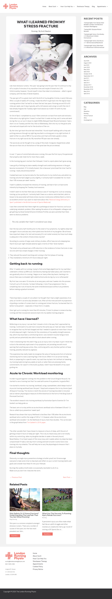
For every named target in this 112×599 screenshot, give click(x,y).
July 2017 (86, 78)
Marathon (86, 111)
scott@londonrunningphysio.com (15, 561)
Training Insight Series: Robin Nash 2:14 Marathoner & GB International (94, 46)
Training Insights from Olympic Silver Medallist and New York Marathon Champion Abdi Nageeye (94, 25)
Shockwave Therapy (83, 6)
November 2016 (88, 89)
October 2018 (88, 74)
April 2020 (87, 72)
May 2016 (87, 91)
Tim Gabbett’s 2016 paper (36, 422)
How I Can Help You (66, 6)
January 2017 (87, 85)
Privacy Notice (38, 569)
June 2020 (87, 67)
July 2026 (86, 61)
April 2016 (87, 94)
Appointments (101, 6)
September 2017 (89, 76)
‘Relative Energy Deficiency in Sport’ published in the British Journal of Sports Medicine (40, 200)
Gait (85, 109)
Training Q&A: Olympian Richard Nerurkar (92, 30)
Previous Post (16, 477)
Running (34, 31)
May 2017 (87, 80)
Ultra (85, 118)
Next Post (67, 477)
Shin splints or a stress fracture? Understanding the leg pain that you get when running (24, 515)
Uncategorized (88, 120)
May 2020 (87, 69)
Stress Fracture (88, 116)
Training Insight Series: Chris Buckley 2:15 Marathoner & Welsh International (94, 36)
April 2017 (87, 83)
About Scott (52, 6)
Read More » (14, 536)
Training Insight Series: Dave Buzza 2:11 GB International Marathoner (93, 42)
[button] (57, 6)
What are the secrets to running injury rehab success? (56, 514)
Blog (93, 6)
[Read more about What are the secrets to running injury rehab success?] (57, 499)
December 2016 (88, 87)
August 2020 (87, 63)
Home (44, 6)
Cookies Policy (38, 566)
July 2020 (86, 65)
